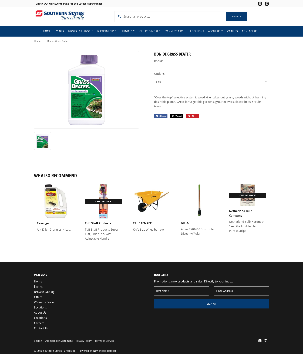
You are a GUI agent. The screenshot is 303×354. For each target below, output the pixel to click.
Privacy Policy (84, 340)
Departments (106, 31)
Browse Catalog (79, 31)
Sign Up (211, 303)
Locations (197, 31)
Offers (38, 297)
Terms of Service (104, 340)
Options (159, 74)
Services (127, 31)
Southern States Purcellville (59, 350)
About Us (214, 31)
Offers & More (149, 31)
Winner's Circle (176, 31)
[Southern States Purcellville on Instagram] (265, 341)
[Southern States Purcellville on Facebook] (260, 341)
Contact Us (249, 31)
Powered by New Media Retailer (97, 350)
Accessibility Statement (59, 340)
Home (47, 31)
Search (239, 16)
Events (59, 31)
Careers (232, 31)
